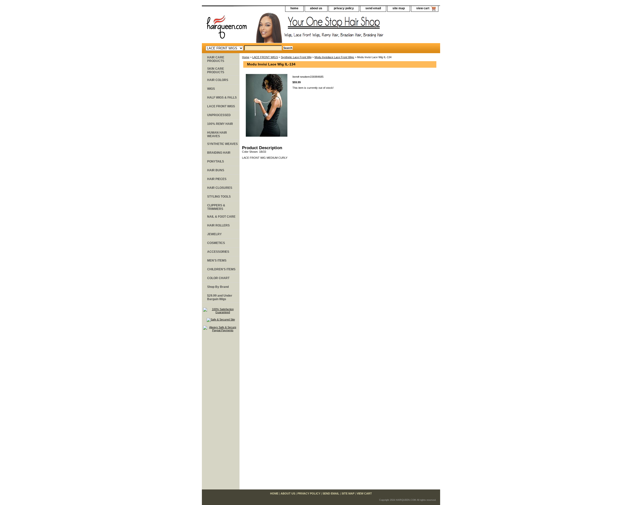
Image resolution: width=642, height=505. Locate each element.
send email (373, 8)
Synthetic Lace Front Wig (296, 57)
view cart (422, 8)
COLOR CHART (218, 278)
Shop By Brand (218, 287)
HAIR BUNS (215, 170)
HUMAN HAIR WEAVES (217, 134)
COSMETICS (216, 243)
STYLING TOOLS (219, 196)
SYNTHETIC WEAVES (222, 144)
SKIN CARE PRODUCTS (215, 70)
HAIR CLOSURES (219, 188)
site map (398, 8)
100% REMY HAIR (220, 124)
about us (316, 8)
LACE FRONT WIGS (265, 57)
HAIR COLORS (217, 80)
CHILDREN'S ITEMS (221, 269)
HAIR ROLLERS (218, 225)
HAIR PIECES (216, 179)
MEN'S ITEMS (216, 260)
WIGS (211, 89)
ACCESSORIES (218, 252)
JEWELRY (214, 234)
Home (245, 57)
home (294, 8)
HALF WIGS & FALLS (222, 97)
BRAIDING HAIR (218, 152)
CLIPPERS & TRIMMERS (216, 207)
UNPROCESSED (219, 115)
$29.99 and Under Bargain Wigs (219, 297)
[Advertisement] (220, 413)
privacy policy (344, 8)
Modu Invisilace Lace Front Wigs (334, 57)
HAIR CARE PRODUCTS (215, 59)
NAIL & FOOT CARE (221, 216)
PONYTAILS (215, 161)
